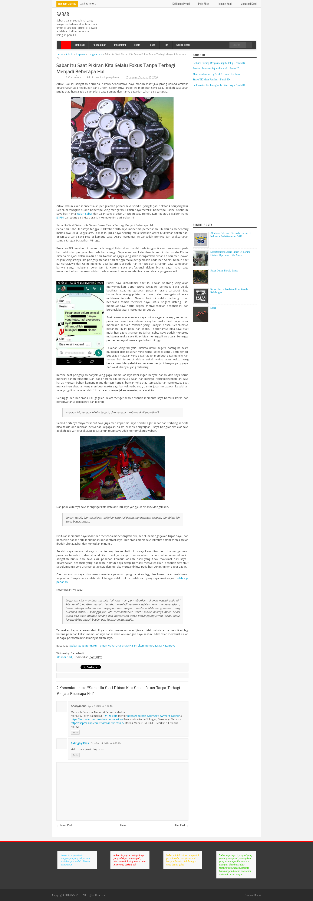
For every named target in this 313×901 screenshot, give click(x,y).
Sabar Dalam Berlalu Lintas (224, 270)
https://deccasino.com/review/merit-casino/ (153, 716)
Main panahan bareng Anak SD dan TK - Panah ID (218, 74)
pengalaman (113, 77)
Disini (257, 895)
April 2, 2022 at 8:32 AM (100, 706)
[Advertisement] (179, 20)
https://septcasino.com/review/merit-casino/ (97, 723)
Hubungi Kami (225, 3)
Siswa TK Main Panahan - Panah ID (211, 79)
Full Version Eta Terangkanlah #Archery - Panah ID (219, 85)
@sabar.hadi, (65, 657)
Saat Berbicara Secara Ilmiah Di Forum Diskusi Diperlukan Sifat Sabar (230, 253)
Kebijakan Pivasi (181, 3)
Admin (90, 77)
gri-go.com (111, 716)
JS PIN (60, 217)
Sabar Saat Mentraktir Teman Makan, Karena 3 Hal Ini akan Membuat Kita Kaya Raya (122, 645)
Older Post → (181, 825)
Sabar (213, 307)
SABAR (62, 14)
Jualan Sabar (85, 214)
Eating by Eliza (80, 743)
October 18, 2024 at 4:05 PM (105, 743)
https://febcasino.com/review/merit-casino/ (97, 719)
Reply (75, 732)
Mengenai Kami (249, 3)
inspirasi (100, 77)
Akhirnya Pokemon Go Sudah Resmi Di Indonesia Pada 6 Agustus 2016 (230, 235)
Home (66, 45)
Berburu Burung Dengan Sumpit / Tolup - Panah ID (219, 62)
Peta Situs (203, 3)
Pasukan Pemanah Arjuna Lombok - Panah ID (216, 68)
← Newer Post (64, 825)
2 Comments (73, 77)
